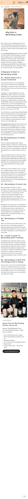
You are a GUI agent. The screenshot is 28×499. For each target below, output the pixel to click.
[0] (26, 2)
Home (2, 6)
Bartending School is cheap (8, 124)
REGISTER (20, 2)
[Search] (24, 2)
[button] (11, 351)
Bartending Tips (7, 6)
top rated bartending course (10, 53)
